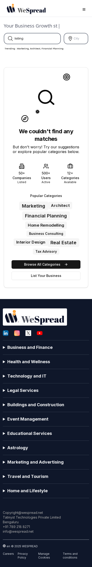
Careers (8, 553)
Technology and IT (26, 376)
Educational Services (29, 433)
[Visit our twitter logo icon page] (28, 333)
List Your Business (46, 276)
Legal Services (22, 390)
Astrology (17, 447)
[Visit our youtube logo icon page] (39, 333)
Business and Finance (30, 347)
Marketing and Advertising (35, 462)
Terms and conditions (70, 555)
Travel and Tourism (27, 476)
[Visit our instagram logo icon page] (17, 333)
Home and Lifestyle (27, 490)
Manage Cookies (44, 555)
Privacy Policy (23, 555)
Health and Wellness (28, 361)
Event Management (27, 419)
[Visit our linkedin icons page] (5, 333)
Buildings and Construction (35, 404)
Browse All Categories (42, 264)
